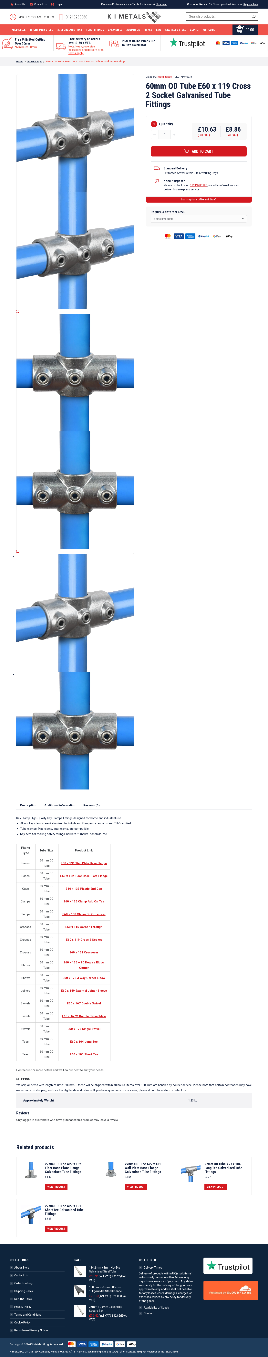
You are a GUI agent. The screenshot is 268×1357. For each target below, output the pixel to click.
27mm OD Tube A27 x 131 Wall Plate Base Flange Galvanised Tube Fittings (143, 1168)
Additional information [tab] (59, 805)
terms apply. (76, 53)
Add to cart (202, 151)
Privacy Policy (22, 1306)
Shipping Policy (23, 1291)
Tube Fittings (164, 76)
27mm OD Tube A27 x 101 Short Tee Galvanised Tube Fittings (64, 1210)
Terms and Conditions (27, 1314)
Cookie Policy (22, 1322)
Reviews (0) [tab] (91, 805)
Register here (250, 4)
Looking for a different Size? (198, 199)
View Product (56, 1186)
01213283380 (76, 17)
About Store (21, 1267)
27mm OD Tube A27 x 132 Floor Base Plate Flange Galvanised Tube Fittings (63, 1168)
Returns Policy (23, 1299)
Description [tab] (28, 805)
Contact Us (21, 1275)
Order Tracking (23, 1283)
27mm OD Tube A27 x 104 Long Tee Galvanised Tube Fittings (223, 1168)
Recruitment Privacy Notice (31, 1330)
